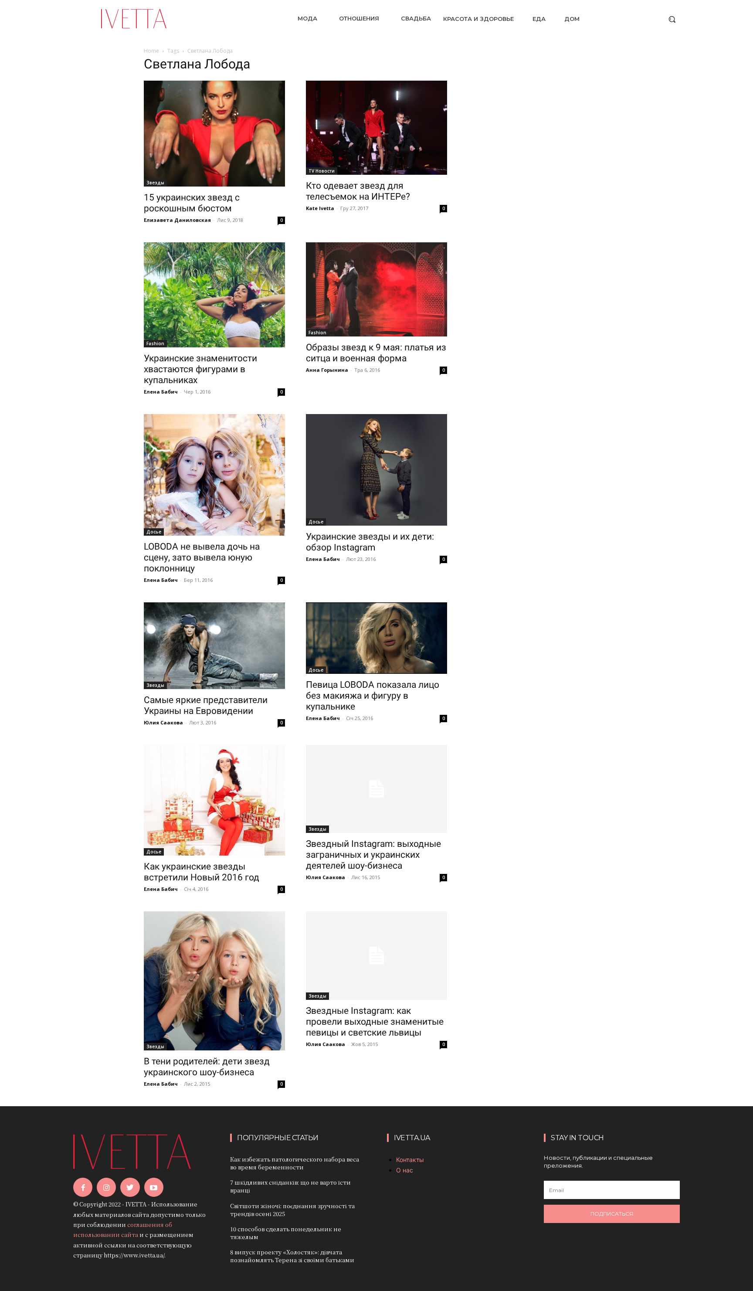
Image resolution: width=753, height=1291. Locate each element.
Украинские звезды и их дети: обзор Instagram (370, 542)
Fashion (155, 343)
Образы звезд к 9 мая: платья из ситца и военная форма (376, 353)
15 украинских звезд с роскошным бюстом (192, 203)
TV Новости (322, 171)
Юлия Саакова (163, 722)
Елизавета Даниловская (177, 220)
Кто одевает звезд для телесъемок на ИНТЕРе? (358, 191)
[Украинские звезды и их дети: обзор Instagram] (376, 470)
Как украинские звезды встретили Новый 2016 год (201, 872)
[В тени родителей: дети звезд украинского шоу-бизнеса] (214, 980)
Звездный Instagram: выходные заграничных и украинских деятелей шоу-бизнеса (373, 855)
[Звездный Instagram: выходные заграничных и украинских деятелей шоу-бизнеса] (376, 789)
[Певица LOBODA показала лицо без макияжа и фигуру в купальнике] (376, 638)
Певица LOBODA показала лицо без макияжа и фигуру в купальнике (372, 695)
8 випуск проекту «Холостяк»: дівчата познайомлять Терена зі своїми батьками (292, 1256)
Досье (153, 532)
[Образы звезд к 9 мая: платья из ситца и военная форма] (376, 289)
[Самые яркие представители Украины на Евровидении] (214, 645)
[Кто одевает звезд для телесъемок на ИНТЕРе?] (376, 128)
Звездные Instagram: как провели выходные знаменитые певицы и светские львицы (375, 1022)
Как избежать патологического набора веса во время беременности (294, 1163)
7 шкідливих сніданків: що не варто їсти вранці (290, 1186)
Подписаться (611, 1213)
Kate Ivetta (320, 208)
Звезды (155, 183)
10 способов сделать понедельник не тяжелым (285, 1233)
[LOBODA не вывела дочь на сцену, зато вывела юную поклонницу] (214, 475)
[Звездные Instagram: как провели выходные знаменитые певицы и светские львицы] (376, 955)
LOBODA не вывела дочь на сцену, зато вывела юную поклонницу (202, 557)
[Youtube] (153, 1187)
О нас (404, 1170)
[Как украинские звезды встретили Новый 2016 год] (214, 800)
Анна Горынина (327, 370)
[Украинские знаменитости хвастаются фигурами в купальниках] (214, 294)
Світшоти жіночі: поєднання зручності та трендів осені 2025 (292, 1210)
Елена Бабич (161, 391)
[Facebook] (82, 1187)
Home (151, 50)
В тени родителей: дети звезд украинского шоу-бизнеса (207, 1066)
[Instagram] (106, 1187)
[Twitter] (129, 1187)
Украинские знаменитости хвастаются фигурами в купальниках (200, 369)
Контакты (410, 1159)
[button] (672, 19)
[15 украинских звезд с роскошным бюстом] (214, 134)
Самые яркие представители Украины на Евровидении (206, 705)
